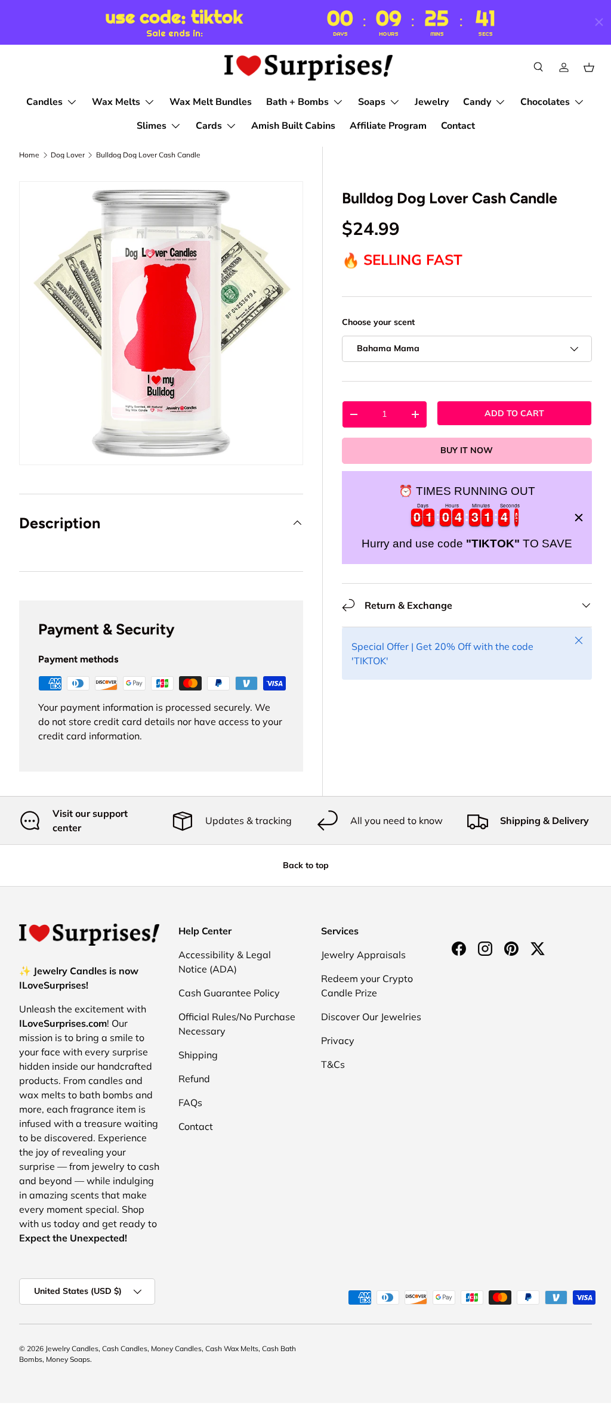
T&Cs (333, 1064)
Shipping (198, 1055)
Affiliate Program (388, 125)
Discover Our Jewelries (371, 1017)
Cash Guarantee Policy (229, 993)
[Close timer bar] (599, 22)
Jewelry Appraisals (363, 955)
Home (29, 155)
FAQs (190, 1102)
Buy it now (466, 450)
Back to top (306, 865)
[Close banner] (579, 517)
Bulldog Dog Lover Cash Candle (148, 155)
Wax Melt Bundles (210, 102)
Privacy (337, 1040)
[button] (589, 67)
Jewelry (432, 102)
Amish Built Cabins (293, 125)
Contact (458, 125)
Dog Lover (68, 155)
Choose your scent (378, 322)
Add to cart (514, 413)
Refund (194, 1079)
